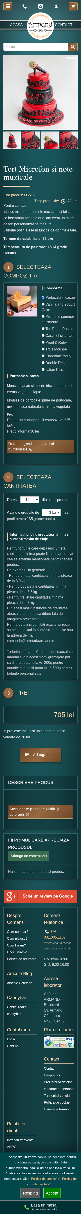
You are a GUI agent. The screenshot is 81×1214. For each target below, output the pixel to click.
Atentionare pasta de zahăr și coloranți (34, 811)
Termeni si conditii (57, 1095)
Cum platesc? (17, 938)
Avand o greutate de (23, 512)
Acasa (16, 25)
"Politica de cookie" (43, 1178)
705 (59, 714)
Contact (63, 25)
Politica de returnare (21, 959)
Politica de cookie (57, 1102)
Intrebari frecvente (20, 1140)
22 (67, 512)
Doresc (13, 500)
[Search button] (73, 47)
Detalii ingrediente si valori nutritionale (31, 446)
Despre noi (52, 1075)
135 (30, 519)
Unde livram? (17, 952)
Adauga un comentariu (29, 856)
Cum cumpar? (17, 932)
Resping (30, 1193)
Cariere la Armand (57, 1109)
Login (11, 1039)
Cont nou (13, 1046)
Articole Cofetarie (19, 983)
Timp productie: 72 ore (56, 201)
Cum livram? (16, 945)
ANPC (11, 1147)
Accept (52, 1193)
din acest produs (54, 500)
